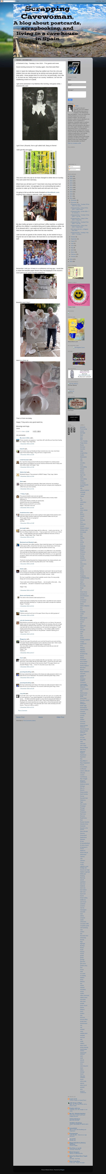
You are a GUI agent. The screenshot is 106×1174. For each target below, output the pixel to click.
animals (82, 597)
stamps (82, 431)
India (81, 741)
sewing (82, 542)
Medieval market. (84, 784)
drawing (82, 538)
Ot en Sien (83, 586)
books (81, 477)
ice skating (83, 975)
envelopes (83, 483)
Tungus (82, 862)
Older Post (60, 717)
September (74, 239)
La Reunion (83, 768)
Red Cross (83, 814)
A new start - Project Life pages (77, 1162)
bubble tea (83, 899)
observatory (83, 564)
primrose (82, 1017)
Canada (82, 516)
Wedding (82, 876)
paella (81, 631)
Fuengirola (83, 713)
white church (83, 1085)
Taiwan (82, 496)
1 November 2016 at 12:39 (27, 467)
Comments (73, 169)
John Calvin (83, 745)
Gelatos (82, 719)
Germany (82, 447)
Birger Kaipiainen (84, 671)
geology (82, 959)
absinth (82, 880)
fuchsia (82, 953)
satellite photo (83, 1033)
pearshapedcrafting (25, 671)
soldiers (82, 1043)
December (74, 200)
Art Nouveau (83, 663)
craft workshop (84, 927)
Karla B (22, 448)
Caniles (82, 455)
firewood (82, 619)
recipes (82, 566)
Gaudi (81, 717)
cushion (82, 931)
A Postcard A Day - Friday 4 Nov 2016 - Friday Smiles (79, 226)
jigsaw (81, 504)
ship (81, 1039)
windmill (82, 1087)
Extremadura (83, 707)
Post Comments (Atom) (29, 720)
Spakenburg (83, 837)
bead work (83, 893)
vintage (82, 641)
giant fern (82, 961)
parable (82, 1003)
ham (81, 967)
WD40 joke (83, 874)
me (81, 506)
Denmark (82, 520)
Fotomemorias (74, 1133)
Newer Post (20, 717)
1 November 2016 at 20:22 (27, 634)
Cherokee (82, 673)
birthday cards (84, 530)
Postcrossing (83, 429)
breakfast (82, 611)
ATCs (81, 645)
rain (81, 1025)
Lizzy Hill (22, 693)
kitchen (82, 471)
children (82, 481)
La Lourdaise (83, 766)
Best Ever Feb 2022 (74, 1120)
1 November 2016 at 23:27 (27, 666)
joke (81, 623)
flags (81, 941)
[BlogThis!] (35, 431)
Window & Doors (84, 528)
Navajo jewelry (84, 792)
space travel (83, 1045)
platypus (82, 1009)
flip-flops (82, 945)
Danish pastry (83, 693)
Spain (81, 435)
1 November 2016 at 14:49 (27, 523)
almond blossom (84, 595)
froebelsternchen (25, 512)
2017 (71, 196)
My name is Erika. (25, 438)
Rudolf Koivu (83, 818)
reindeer (82, 1029)
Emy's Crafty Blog (75, 1161)
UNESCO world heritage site (84, 867)
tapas (81, 1068)
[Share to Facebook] (38, 431)
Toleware (82, 860)
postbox (82, 1013)
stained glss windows (83, 1053)
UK (81, 590)
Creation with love (75, 1108)
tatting (81, 1070)
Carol (21, 657)
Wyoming (82, 878)
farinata (82, 939)
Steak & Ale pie (84, 852)
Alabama (82, 649)
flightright (82, 943)
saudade (82, 1035)
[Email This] (33, 431)
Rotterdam (83, 524)
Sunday (82, 556)
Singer (82, 588)
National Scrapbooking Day (76, 1153)
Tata (81, 858)
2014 (71, 261)
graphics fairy (83, 965)
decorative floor (84, 935)
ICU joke (82, 737)
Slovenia (82, 833)
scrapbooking (83, 453)
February (73, 254)
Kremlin (82, 764)
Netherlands (83, 457)
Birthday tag (72, 1140)
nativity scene (83, 997)
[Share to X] (37, 431)
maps (81, 451)
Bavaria (82, 669)
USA (81, 461)
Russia (82, 445)
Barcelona (82, 667)
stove (81, 544)
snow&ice (82, 463)
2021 (71, 187)
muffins (82, 993)
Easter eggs (83, 705)
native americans (84, 995)
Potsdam (82, 810)
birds (81, 609)
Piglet (81, 802)
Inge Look (82, 475)
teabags (82, 1072)
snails (81, 1041)
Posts (71, 166)
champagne (83, 909)
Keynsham (83, 757)
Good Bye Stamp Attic (75, 1149)
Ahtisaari (82, 647)
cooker (82, 919)
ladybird (82, 977)
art (81, 498)
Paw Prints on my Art (75, 1148)
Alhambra (82, 651)
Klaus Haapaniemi (85, 763)
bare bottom (83, 889)
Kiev (81, 759)
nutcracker (83, 999)
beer (81, 607)
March (73, 252)
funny (81, 465)
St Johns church (84, 845)
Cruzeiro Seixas (84, 689)
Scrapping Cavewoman (28, 7)
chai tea (82, 907)
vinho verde (83, 1081)
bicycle (82, 895)
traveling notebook (85, 639)
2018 (71, 194)
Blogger (62, 1169)
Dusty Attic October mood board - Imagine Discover (78, 1115)
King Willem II (83, 761)
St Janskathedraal (85, 843)
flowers (82, 947)
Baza (81, 568)
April (72, 250)
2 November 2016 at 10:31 (27, 707)
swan (81, 635)
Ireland (82, 580)
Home (40, 717)
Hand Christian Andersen (84, 726)
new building (83, 467)
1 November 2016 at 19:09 (27, 615)
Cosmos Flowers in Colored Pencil (78, 1100)
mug (81, 540)
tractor (82, 1079)
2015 (71, 259)
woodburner (83, 643)
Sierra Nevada (84, 831)
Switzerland (83, 854)
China (81, 518)
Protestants (83, 812)
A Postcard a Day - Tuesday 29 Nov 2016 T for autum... (80, 205)
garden (82, 955)
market (82, 985)
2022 (71, 185)
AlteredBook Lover (53, 192)
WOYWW (82, 433)
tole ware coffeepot (82, 1076)
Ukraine (82, 526)
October (73, 236)
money (82, 991)
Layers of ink (73, 1099)
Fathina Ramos (84, 709)
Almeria (82, 657)
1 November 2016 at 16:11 (27, 606)
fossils (81, 949)
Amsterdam (83, 659)
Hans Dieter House (83, 735)
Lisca (76, 105)
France (82, 574)
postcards (82, 427)
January (73, 256)
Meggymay (23, 639)
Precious (82, 554)
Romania (82, 816)
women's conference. (83, 1092)
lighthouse (83, 625)
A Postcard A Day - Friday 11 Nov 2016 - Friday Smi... (79, 219)
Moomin (82, 790)
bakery (82, 603)
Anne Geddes (83, 661)
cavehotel (82, 903)
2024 (71, 180)
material (82, 987)
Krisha (22, 568)
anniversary (83, 599)
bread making (83, 897)
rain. (81, 1027)
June (72, 245)
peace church (83, 1005)
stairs (81, 1056)
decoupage (83, 532)
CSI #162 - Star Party (75, 1158)
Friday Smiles (83, 443)
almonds (82, 558)
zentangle (82, 492)
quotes (82, 508)
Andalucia (82, 546)
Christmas (82, 552)
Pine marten (83, 804)
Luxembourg (83, 776)
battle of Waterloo (84, 605)
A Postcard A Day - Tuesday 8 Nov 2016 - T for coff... (80, 222)
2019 (71, 191)
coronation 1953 (84, 923)
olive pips (82, 629)
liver (81, 983)
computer (82, 917)
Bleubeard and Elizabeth (27, 542)
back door (82, 884)
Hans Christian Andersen (84, 731)
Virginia (22, 611)
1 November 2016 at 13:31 (27, 489)
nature (82, 627)
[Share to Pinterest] (40, 431)
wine (81, 1089)
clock (81, 913)
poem (81, 1011)
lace (81, 562)
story (81, 1064)
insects (82, 621)
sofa (81, 633)
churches (82, 449)
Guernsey (82, 721)
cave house (83, 901)
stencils (82, 1060)
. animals (82, 494)
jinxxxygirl (23, 528)
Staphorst (82, 850)
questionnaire (83, 1023)
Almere (82, 655)
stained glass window (83, 1050)
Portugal (82, 808)
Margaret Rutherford (83, 781)
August (73, 241)
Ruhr (81, 820)
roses (81, 1031)
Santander (83, 826)
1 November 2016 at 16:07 (27, 590)
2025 (71, 178)
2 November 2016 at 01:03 (27, 677)
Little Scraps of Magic (76, 1103)
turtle (81, 512)
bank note (82, 888)
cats (81, 459)
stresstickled (73, 1128)
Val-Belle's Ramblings (76, 1123)
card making (83, 479)
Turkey (82, 864)
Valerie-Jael (23, 472)
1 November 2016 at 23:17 (27, 652)
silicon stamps (84, 510)
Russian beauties (84, 822)
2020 (71, 189)
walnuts (82, 1083)
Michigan (82, 786)
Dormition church (84, 700)
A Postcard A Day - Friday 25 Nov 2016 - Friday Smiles (79, 208)
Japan (81, 582)
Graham (82, 473)
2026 (71, 176)
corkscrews (83, 921)
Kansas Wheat (84, 747)
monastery (83, 989)
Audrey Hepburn (84, 665)
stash (81, 1058)
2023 (71, 183)
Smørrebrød (83, 835)
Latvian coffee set (84, 770)
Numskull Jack (84, 798)
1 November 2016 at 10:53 (27, 443)
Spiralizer (82, 839)
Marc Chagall (83, 778)
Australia (82, 548)
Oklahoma (83, 800)
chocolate (82, 911)
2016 (71, 198)
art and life (73, 1139)
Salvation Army (84, 824)
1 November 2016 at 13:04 (27, 476)
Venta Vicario (83, 592)
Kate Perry (83, 749)
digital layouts (83, 617)
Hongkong (83, 576)
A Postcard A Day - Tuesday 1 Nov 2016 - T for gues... (80, 233)
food (81, 437)
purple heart (83, 1021)
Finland (82, 469)
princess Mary (84, 1019)
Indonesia (82, 743)
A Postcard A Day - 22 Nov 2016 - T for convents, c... (80, 212)
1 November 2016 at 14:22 (27, 507)
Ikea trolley (83, 739)
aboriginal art (83, 594)
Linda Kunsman (24, 459)
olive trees (83, 1001)
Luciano (82, 774)
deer (81, 615)
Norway (82, 796)
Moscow (82, 584)
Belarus (82, 514)
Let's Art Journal (24, 620)
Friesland (82, 711)
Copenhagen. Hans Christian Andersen (84, 686)
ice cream (82, 973)
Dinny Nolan (83, 698)
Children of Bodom (83, 676)
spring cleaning (84, 1047)
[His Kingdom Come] (79, 347)
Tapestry (82, 856)
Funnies (82, 715)
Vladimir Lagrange (85, 872)
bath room (83, 891)
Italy (81, 488)
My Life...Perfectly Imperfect (77, 1113)
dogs (81, 536)
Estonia (82, 572)
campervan (83, 560)
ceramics (82, 905)
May (72, 247)
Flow (81, 522)
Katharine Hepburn (82, 752)
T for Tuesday (83, 441)
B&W (81, 439)
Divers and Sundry (25, 595)
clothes (82, 915)
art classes (83, 601)
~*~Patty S (23, 494)
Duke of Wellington (83, 703)
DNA (81, 691)
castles (82, 613)
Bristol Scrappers (74, 1152)
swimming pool (84, 1066)
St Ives (82, 841)
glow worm (83, 963)
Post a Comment (22, 710)
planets (82, 1007)
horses (82, 969)
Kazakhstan (83, 755)
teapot (81, 1074)
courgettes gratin (84, 925)
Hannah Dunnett (84, 729)
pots (81, 1015)
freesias (82, 951)
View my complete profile (74, 143)
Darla (21, 481)
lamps (81, 979)
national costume (84, 490)
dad (81, 933)
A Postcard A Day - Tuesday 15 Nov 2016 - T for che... (80, 215)
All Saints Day (83, 653)
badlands (82, 886)
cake (81, 500)
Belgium (82, 550)
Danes (82, 570)
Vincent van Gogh (85, 870)
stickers (82, 1062)
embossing (83, 937)
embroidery (83, 502)
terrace (82, 637)
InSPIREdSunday (84, 578)
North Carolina (84, 794)
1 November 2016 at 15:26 (27, 563)
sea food (82, 1037)
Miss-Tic (82, 788)
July (72, 243)
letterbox (82, 981)
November (74, 202)
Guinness (82, 723)
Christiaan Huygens (82, 679)
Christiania (83, 682)
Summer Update (73, 1145)
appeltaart (82, 882)
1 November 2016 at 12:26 (27, 454)
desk (81, 534)
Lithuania (82, 772)
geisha (82, 957)
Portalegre (83, 806)
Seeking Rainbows (75, 1119)
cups (81, 929)
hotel (81, 971)
